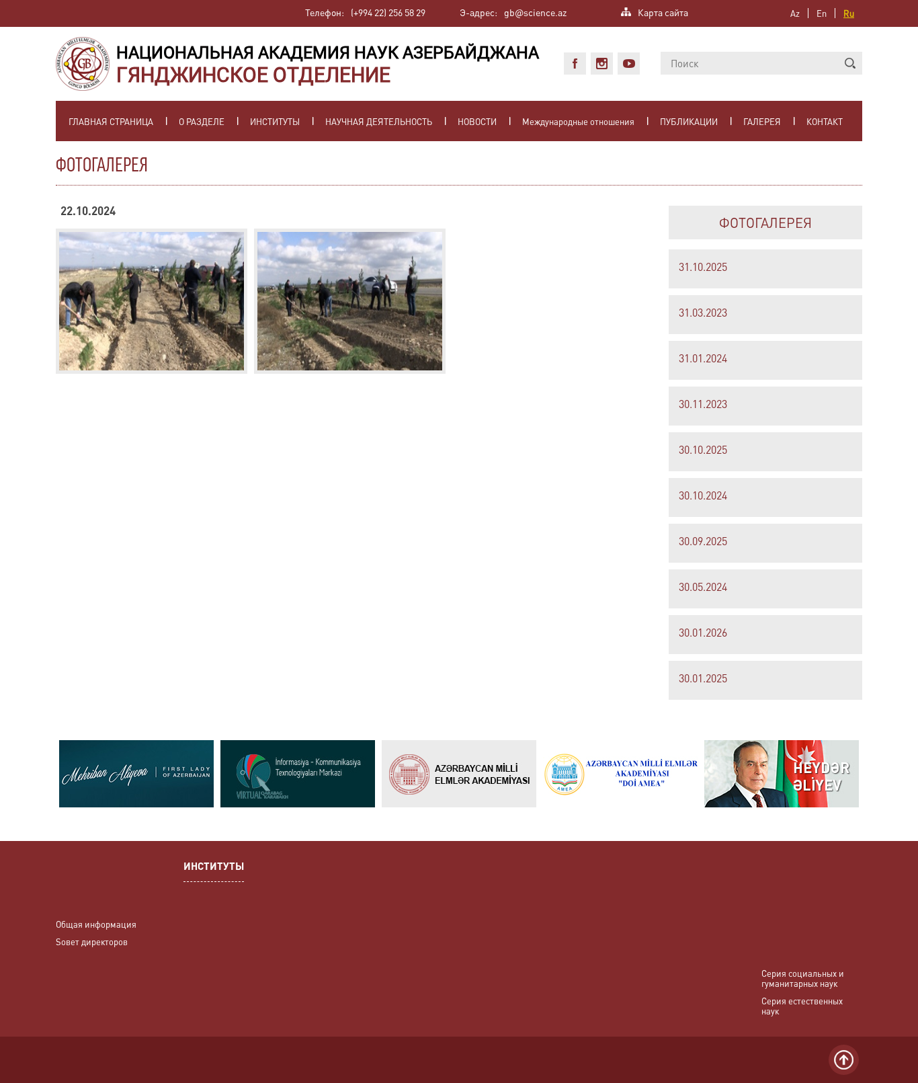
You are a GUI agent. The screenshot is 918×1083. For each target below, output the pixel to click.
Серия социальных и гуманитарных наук (802, 978)
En (822, 13)
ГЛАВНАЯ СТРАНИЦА (111, 121)
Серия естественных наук (802, 1006)
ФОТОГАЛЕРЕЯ (765, 222)
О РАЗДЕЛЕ (201, 121)
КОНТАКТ (824, 121)
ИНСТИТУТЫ (275, 121)
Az (795, 13)
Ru (848, 13)
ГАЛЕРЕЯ (762, 121)
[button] (850, 63)
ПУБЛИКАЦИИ (689, 121)
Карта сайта (663, 11)
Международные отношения (578, 121)
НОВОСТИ (477, 121)
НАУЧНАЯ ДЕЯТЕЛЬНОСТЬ (378, 121)
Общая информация (96, 924)
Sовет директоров (92, 941)
